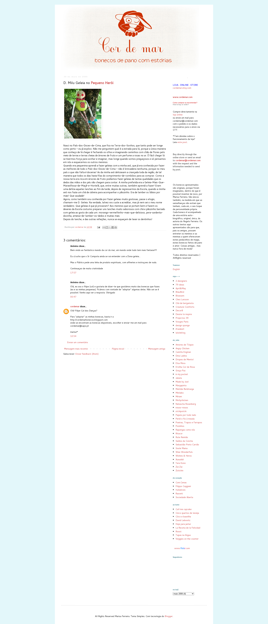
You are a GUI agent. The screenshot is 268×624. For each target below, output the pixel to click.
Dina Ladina (181, 355)
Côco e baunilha (183, 516)
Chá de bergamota (185, 303)
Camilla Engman (183, 352)
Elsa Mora (180, 363)
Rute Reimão (182, 437)
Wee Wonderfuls (184, 452)
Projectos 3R (182, 317)
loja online (178, 114)
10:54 (73, 336)
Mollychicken (182, 400)
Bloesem (180, 295)
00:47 (73, 296)
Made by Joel (182, 381)
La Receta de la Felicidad (188, 527)
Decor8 (179, 310)
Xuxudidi (180, 459)
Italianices (180, 489)
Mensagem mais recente (76, 348)
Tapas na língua (183, 535)
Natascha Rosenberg (186, 403)
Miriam (179, 396)
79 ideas (180, 284)
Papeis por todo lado (186, 415)
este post (182, 142)
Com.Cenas (181, 482)
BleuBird (180, 291)
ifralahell (180, 329)
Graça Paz (180, 370)
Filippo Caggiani (183, 486)
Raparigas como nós (185, 429)
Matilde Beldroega (185, 389)
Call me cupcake (184, 509)
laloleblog (180, 332)
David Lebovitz (183, 520)
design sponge (183, 325)
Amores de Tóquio (185, 344)
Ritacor (179, 433)
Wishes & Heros (184, 455)
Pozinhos (180, 426)
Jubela (179, 378)
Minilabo (180, 392)
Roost (178, 531)
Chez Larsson (182, 299)
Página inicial (118, 348)
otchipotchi (181, 411)
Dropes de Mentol (185, 359)
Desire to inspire (184, 314)
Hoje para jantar (183, 524)
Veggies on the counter (187, 538)
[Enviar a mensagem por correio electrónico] (98, 227)
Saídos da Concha (184, 440)
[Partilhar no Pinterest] (115, 227)
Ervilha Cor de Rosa (185, 366)
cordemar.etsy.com (182, 87)
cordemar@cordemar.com (188, 160)
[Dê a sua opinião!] (106, 227)
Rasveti (179, 493)
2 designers (181, 280)
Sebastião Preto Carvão (187, 444)
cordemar (74, 306)
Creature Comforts (185, 306)
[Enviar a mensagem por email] (103, 227)
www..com (182, 548)
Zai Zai (179, 466)
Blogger (169, 616)
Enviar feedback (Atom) (86, 353)
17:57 (73, 272)
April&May (181, 288)
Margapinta (181, 385)
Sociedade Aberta (184, 497)
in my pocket (182, 374)
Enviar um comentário (77, 342)
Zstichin (179, 470)
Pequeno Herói (102, 82)
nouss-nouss (182, 407)
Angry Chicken (182, 348)
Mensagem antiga (156, 348)
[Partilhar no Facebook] (112, 227)
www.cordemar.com (182, 97)
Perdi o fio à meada (185, 418)
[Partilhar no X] (109, 227)
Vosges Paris (182, 321)
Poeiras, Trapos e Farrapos (189, 422)
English (176, 269)
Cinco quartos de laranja (187, 513)
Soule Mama (182, 448)
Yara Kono (181, 463)
